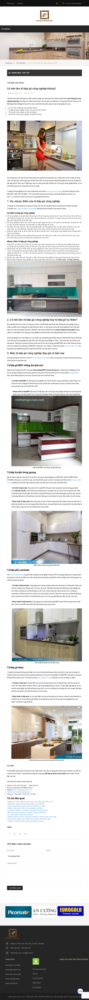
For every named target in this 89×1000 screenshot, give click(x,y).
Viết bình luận (12, 863)
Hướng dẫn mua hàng (12, 965)
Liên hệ (35, 974)
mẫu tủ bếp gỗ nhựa (44, 678)
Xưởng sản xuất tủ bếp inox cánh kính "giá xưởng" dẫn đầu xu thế (30, 801)
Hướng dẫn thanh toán (13, 970)
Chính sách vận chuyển (13, 974)
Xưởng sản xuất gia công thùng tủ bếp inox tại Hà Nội (26, 804)
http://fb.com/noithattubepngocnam (19, 792)
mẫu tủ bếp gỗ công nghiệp (41, 358)
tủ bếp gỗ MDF (74, 373)
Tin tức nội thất (38, 978)
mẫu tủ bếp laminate (17, 575)
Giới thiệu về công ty (39, 969)
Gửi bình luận (15, 888)
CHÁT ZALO (37, 983)
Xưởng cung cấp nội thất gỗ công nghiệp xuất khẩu (25, 808)
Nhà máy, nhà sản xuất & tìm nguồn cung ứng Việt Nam (27, 812)
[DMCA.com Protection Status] (36, 961)
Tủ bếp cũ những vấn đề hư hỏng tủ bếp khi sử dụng (25, 821)
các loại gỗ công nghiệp (55, 191)
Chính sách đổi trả (11, 983)
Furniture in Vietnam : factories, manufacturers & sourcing (27, 810)
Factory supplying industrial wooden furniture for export (26, 806)
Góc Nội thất (20, 63)
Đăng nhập (10, 3)
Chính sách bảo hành (12, 979)
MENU (7, 28)
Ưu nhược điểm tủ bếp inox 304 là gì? (21, 814)
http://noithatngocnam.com (22, 790)
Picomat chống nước (71, 346)
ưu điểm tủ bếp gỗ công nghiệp (26, 208)
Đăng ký (20, 3)
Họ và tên (10, 850)
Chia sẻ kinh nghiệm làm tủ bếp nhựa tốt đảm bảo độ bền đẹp (29, 819)
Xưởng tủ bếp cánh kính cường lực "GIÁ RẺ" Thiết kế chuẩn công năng (32, 817)
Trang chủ (9, 63)
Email (48, 850)
